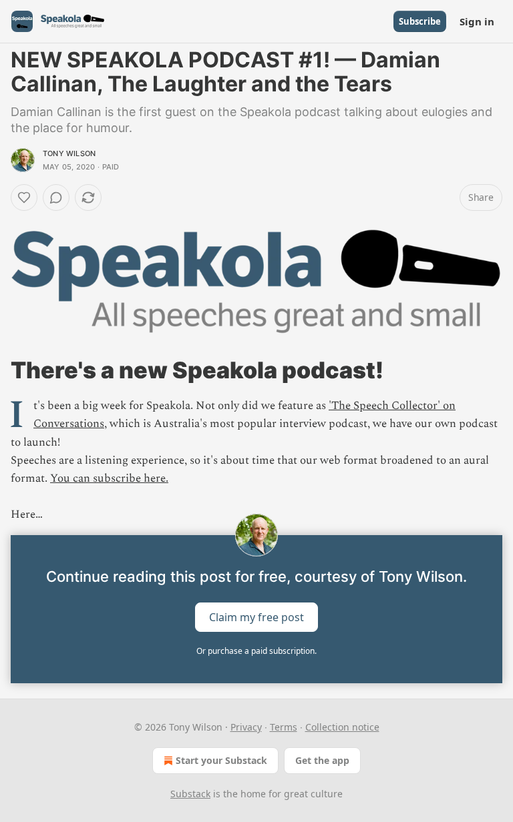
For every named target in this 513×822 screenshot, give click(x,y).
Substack (190, 793)
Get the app (322, 760)
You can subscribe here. (109, 478)
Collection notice (342, 727)
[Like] (24, 197)
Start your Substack (221, 760)
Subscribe (420, 21)
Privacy (246, 727)
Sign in (477, 21)
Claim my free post (256, 616)
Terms (283, 727)
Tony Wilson (69, 153)
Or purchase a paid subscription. (256, 651)
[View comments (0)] (56, 197)
